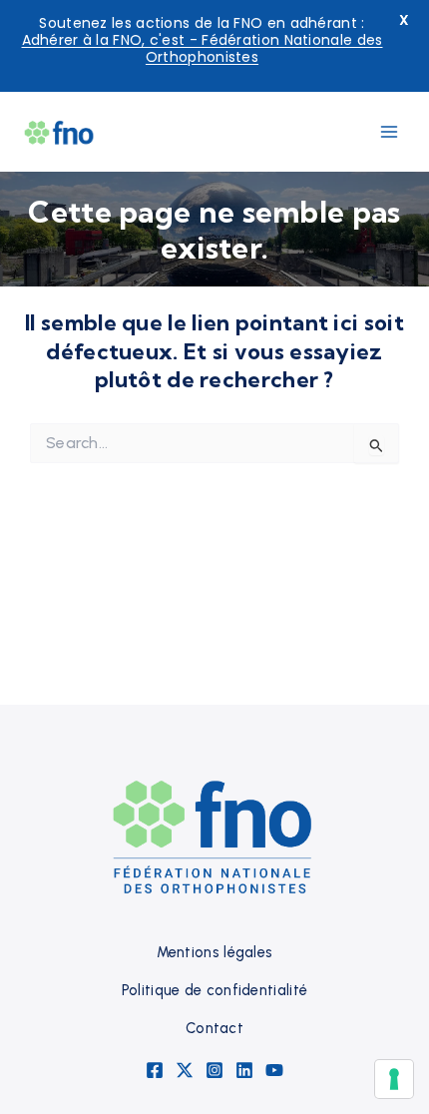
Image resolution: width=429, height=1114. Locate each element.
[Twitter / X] (185, 1070)
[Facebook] (155, 1070)
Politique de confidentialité (214, 990)
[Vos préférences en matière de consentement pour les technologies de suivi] (394, 1079)
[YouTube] (274, 1070)
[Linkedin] (244, 1070)
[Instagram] (214, 1070)
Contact (214, 1028)
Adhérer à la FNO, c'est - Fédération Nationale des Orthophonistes (202, 48)
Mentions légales (215, 952)
